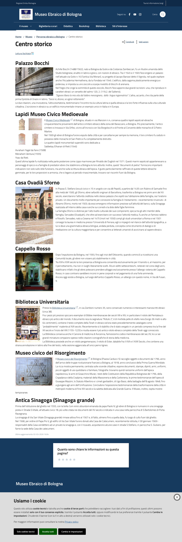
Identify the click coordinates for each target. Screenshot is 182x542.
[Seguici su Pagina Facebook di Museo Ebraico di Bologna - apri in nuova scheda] (128, 14)
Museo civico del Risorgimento (72, 359)
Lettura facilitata (23, 53)
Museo (28, 36)
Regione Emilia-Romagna (26, 3)
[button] (162, 14)
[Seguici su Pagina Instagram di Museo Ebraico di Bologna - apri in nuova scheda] (139, 14)
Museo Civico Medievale (58, 120)
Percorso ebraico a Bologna (50, 36)
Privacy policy (71, 522)
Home (18, 36)
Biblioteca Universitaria (63, 308)
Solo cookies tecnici (26, 531)
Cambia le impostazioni (72, 531)
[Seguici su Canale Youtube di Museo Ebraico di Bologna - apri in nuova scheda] (133, 14)
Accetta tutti (48, 531)
